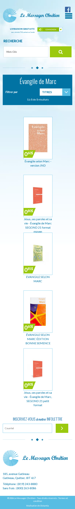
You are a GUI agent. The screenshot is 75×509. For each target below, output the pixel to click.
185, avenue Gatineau (16, 474)
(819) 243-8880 (27, 484)
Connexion (51, 29)
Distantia (44, 505)
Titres (47, 92)
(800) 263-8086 (26, 488)
